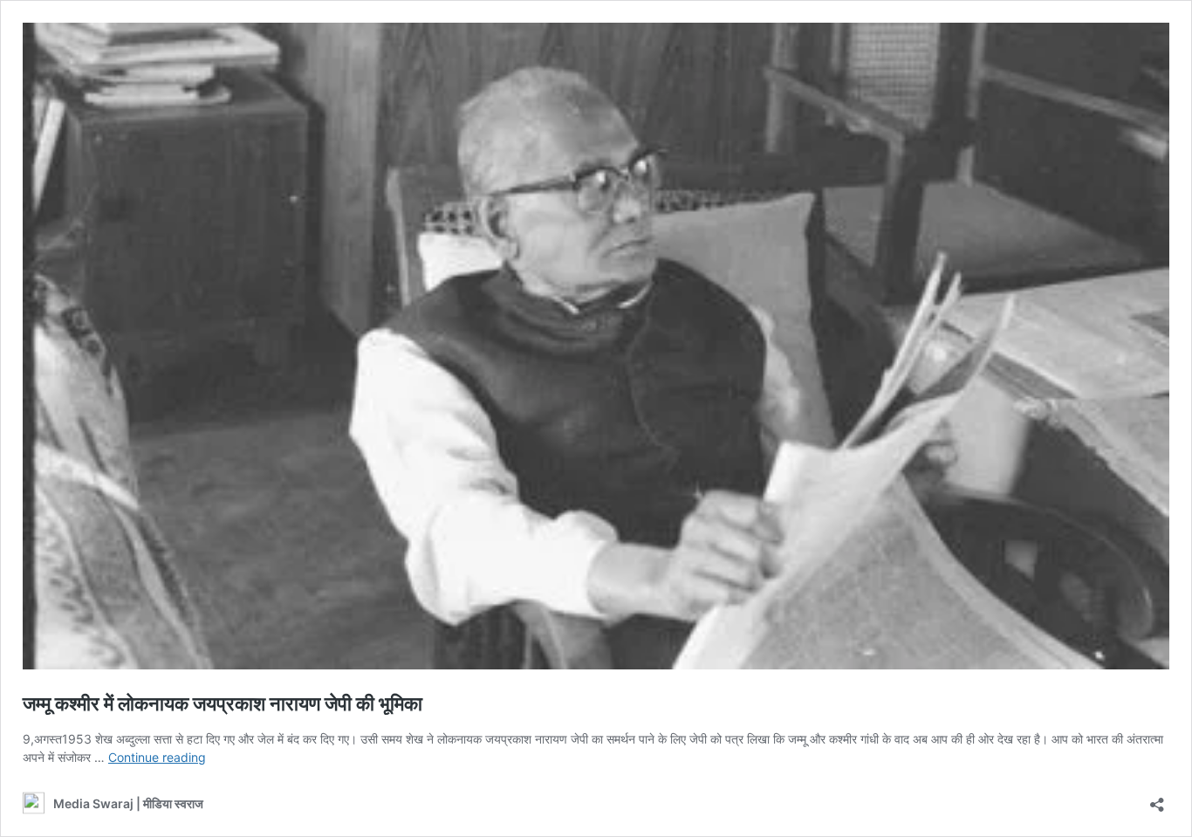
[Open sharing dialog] (1157, 799)
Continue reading (157, 757)
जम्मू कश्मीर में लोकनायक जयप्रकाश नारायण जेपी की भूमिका (222, 703)
